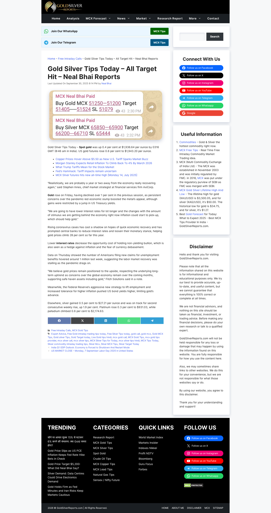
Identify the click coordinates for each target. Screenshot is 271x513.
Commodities (187, 142)
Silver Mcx (94, 344)
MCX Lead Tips (102, 469)
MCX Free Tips (188, 150)
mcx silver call (65, 340)
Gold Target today (80, 337)
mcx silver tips (81, 340)
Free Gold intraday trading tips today (86, 333)
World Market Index (151, 437)
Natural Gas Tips (103, 474)
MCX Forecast (96, 18)
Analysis (73, 18)
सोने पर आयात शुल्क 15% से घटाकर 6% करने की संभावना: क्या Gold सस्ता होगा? (67, 441)
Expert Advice (58, 333)
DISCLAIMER (194, 507)
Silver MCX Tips (109, 344)
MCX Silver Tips (103, 448)
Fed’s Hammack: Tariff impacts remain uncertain (86, 171)
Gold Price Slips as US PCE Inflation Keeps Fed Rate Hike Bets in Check (66, 454)
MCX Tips (159, 31)
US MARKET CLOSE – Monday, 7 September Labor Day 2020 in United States (92, 350)
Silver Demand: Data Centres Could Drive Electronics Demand (66, 477)
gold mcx (146, 333)
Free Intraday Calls (70, 58)
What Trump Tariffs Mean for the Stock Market (85, 167)
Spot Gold (99, 453)
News (121, 18)
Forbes (143, 469)
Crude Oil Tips (102, 458)
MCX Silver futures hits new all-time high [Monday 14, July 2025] (96, 175)
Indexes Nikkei (148, 448)
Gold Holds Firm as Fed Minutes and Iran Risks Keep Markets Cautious (65, 490)
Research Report (170, 18)
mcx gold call (120, 337)
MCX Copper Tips (104, 464)
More (193, 18)
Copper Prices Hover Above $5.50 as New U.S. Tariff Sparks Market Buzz (102, 159)
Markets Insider (148, 442)
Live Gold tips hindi (101, 337)
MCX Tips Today (149, 340)
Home (56, 18)
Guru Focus (146, 464)
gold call (135, 333)
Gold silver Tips (61, 337)
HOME (165, 507)
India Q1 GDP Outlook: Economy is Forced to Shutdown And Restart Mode (90, 347)
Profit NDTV (146, 453)
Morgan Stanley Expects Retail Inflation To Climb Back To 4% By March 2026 (104, 163)
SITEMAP (218, 507)
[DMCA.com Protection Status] (193, 486)
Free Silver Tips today (118, 333)
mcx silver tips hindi (129, 340)
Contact (213, 18)
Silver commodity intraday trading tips (68, 344)
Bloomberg (145, 458)
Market (141, 18)
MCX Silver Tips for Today (103, 340)
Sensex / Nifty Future (106, 480)
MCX (200, 178)
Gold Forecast (194, 214)
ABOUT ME (178, 507)
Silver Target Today (129, 344)
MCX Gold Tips (80, 330)
